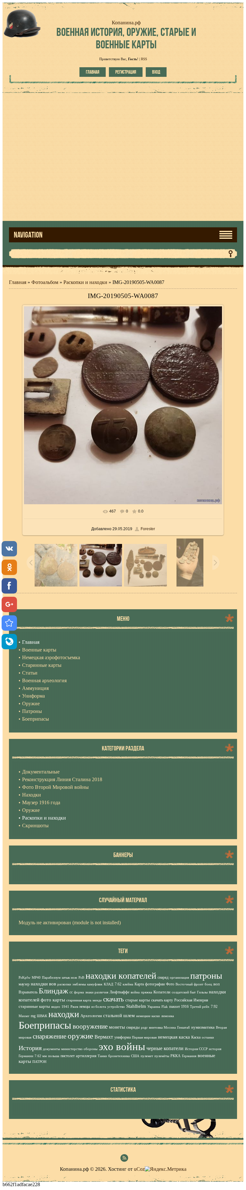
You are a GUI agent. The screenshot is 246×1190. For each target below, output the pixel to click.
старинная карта (78, 1000)
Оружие (31, 810)
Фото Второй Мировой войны (55, 787)
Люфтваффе (119, 992)
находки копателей (121, 976)
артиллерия (86, 1055)
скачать (113, 999)
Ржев (74, 1006)
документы (51, 1049)
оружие (80, 1035)
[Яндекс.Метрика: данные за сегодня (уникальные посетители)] (165, 1169)
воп (216, 984)
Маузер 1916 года (41, 802)
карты (59, 999)
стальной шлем (119, 1015)
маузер (24, 984)
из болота (98, 1006)
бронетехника (119, 1056)
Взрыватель (28, 992)
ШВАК (42, 1016)
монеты (117, 1027)
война (135, 992)
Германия (189, 1056)
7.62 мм (41, 1056)
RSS (144, 59)
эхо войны (122, 1046)
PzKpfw (24, 977)
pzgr (144, 1027)
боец (208, 984)
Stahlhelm (136, 1006)
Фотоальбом (44, 282)
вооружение (90, 1026)
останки (208, 1037)
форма (79, 992)
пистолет (68, 1056)
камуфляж (94, 984)
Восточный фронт (189, 984)
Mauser (24, 1016)
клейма (128, 984)
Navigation (28, 235)
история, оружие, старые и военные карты (126, 38)
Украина (153, 1006)
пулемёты (161, 1056)
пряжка (146, 992)
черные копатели (165, 1048)
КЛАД (108, 984)
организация (179, 977)
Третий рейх (199, 1006)
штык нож (69, 977)
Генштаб (183, 1027)
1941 (65, 1006)
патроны (206, 976)
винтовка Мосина (162, 1027)
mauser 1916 (179, 1006)
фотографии (155, 984)
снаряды (133, 1027)
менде (97, 1000)
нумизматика (203, 1027)
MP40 (36, 977)
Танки (102, 1056)
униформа (122, 1037)
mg (33, 1016)
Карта (139, 984)
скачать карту (162, 1000)
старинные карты (34, 1006)
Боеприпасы (45, 1025)
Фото (170, 984)
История (30, 1047)
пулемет (147, 1056)
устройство (116, 1006)
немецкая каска (174, 1037)
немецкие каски (148, 1016)
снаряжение (49, 1036)
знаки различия (96, 992)
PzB (81, 977)
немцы (84, 1006)
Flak (164, 1006)
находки (63, 1014)
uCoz (139, 1169)
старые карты (137, 1000)
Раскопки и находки (85, 282)
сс (71, 992)
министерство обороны (79, 1049)
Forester (148, 529)
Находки (31, 794)
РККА (175, 1056)
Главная (92, 72)
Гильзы (202, 992)
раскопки (64, 984)
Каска (196, 1037)
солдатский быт (184, 992)
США (135, 1056)
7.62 (118, 984)
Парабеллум (51, 977)
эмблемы (79, 984)
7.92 (214, 1006)
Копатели (161, 992)
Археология (91, 1015)
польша (53, 1056)
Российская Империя (191, 1000)
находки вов (43, 983)
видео (55, 1006)
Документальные (41, 771)
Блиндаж (53, 991)
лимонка (167, 1016)
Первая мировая (144, 1037)
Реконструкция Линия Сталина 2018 (62, 779)
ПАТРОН (39, 1062)
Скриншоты (35, 825)
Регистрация (125, 72)
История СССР (196, 1049)
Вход (156, 72)
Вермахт (103, 1037)
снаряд (163, 977)
